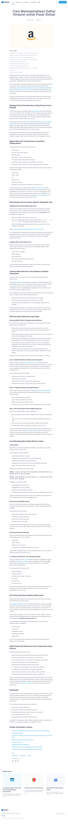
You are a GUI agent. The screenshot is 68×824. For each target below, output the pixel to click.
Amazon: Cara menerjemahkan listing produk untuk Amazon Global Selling (30, 730)
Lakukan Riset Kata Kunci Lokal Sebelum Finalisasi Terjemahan (23, 59)
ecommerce (15, 755)
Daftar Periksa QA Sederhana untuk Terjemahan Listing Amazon (24, 68)
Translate (18, 2)
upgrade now (63, 2)
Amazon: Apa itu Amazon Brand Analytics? (22, 739)
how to (29, 755)
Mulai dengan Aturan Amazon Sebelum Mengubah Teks (22, 57)
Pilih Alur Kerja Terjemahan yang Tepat (18, 61)
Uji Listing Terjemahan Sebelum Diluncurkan (19, 65)
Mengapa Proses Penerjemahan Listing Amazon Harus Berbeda (24, 53)
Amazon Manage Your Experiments (20, 744)
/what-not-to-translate (26, 683)
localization (23, 755)
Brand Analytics (18, 282)
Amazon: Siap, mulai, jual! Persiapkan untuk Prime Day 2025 (27, 747)
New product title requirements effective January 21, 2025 (29, 229)
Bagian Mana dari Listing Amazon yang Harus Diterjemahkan (23, 55)
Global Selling (35, 111)
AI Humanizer (33, 2)
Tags (13, 753)
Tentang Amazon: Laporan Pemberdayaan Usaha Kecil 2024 (27, 749)
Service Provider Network (44, 390)
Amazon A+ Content (17, 742)
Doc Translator (25, 2)
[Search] (57, 2)
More (39, 2)
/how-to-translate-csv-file (43, 195)
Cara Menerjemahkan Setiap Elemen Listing (19, 63)
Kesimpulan (12, 70)
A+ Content (27, 559)
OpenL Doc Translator (32, 430)
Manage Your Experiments (19, 604)
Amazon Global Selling (17, 733)
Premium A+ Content (23, 561)
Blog (13, 2)
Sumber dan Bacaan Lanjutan (16, 72)
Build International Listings (38, 187)
